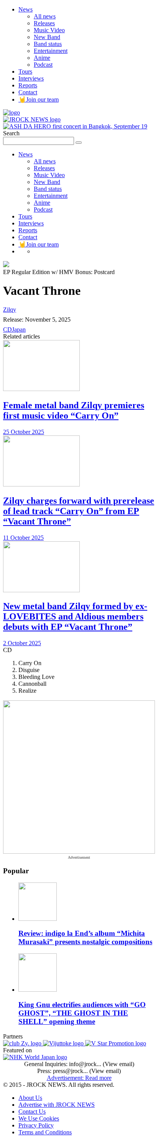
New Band (47, 37)
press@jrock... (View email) (87, 1071)
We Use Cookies (38, 1118)
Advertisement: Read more (79, 1078)
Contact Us (32, 1111)
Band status (48, 44)
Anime (42, 57)
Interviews (31, 78)
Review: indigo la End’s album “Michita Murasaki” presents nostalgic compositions (85, 937)
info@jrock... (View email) (101, 1064)
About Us (30, 1097)
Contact (27, 92)
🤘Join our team (38, 99)
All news (45, 16)
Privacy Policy (36, 1125)
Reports (27, 85)
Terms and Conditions (45, 1132)
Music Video (49, 30)
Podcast (43, 64)
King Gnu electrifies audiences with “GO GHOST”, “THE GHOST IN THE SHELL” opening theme (82, 1013)
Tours (25, 71)
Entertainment (50, 51)
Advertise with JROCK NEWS (56, 1104)
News (25, 9)
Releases (44, 23)
